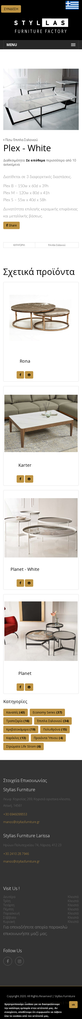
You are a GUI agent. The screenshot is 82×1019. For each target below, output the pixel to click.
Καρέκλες (16, 738)
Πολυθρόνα (55, 729)
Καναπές (15, 712)
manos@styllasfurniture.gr (21, 822)
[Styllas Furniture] (41, 36)
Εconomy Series (47, 712)
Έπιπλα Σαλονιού (25, 140)
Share (12, 225)
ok (73, 1004)
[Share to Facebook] (20, 375)
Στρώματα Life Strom (23, 746)
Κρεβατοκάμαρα (20, 729)
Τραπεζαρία (17, 721)
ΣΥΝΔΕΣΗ (11, 9)
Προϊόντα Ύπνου (48, 738)
